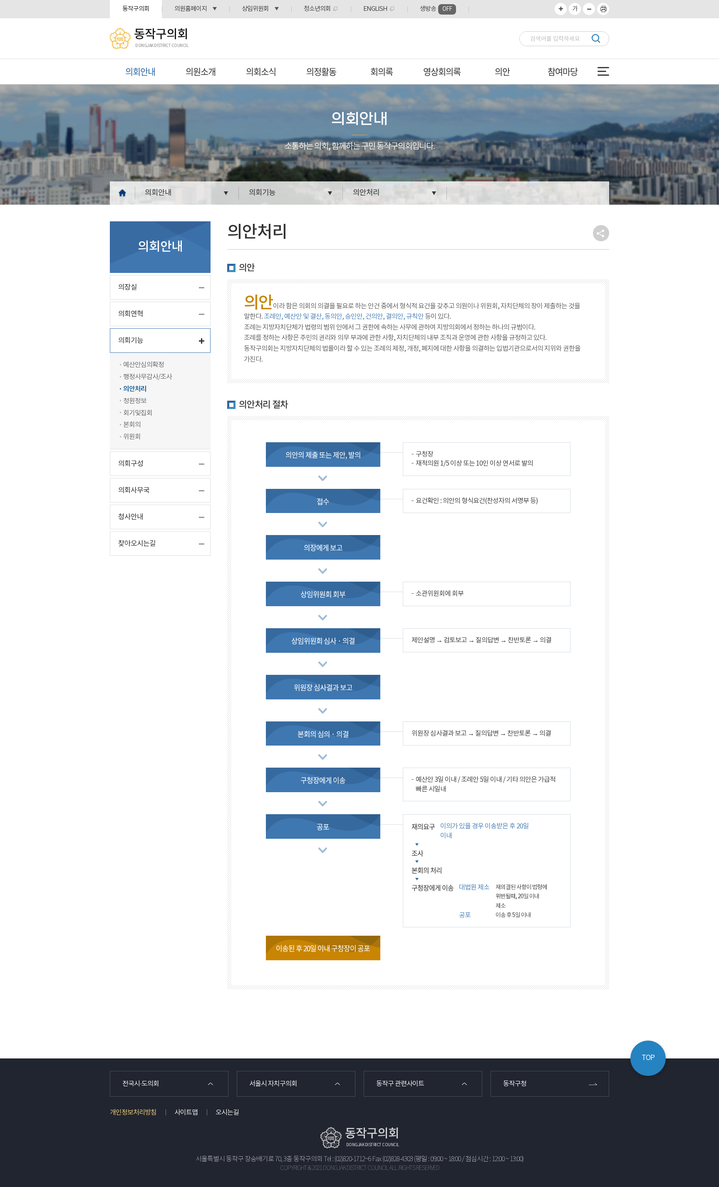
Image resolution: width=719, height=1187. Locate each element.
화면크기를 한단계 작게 (589, 9)
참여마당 (563, 71)
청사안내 (130, 517)
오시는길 (227, 1112)
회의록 (381, 71)
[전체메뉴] (603, 71)
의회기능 (262, 192)
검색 (595, 38)
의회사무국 (133, 490)
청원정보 (134, 401)
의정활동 (321, 71)
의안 (502, 71)
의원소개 (201, 71)
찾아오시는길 (137, 544)
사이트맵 (186, 1112)
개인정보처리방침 (133, 1112)
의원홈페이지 (190, 8)
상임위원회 (255, 8)
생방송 (436, 8)
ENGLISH (375, 8)
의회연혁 (130, 314)
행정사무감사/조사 (147, 377)
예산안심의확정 (143, 365)
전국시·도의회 (140, 1084)
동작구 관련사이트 (400, 1084)
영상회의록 (442, 71)
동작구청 (514, 1084)
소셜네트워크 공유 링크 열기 (601, 233)
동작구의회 (135, 8)
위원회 (132, 437)
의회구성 (130, 464)
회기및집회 (137, 413)
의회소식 (261, 71)
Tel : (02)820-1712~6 (347, 1159)
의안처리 (366, 192)
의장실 (127, 287)
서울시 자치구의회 (273, 1084)
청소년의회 (317, 8)
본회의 (132, 425)
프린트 (603, 9)
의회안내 (140, 71)
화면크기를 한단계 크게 (561, 9)
